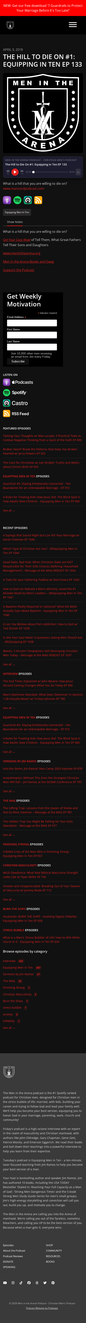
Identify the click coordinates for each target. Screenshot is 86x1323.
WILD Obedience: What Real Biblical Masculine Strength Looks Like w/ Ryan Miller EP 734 (40, 875)
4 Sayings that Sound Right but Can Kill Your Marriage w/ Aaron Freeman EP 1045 (41, 537)
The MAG (9, 800)
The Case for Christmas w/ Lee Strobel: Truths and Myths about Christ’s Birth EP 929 (41, 465)
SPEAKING (9, 1267)
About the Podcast (14, 1250)
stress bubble (13, 930)
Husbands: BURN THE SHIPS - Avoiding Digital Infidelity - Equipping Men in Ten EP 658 (40, 919)
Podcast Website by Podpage (42, 1308)
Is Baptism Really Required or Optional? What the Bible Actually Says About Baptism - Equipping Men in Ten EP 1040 (40, 611)
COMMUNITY (54, 1250)
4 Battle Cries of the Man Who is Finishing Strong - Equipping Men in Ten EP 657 (36, 854)
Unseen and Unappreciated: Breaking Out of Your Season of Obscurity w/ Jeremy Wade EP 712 (41, 888)
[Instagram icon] (13, 1282)
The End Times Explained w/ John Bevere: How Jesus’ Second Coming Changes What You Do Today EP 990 (38, 683)
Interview (10, 674)
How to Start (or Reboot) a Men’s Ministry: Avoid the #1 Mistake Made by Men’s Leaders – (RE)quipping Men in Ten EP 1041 (42, 593)
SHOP (49, 1245)
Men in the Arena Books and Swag (28, 261)
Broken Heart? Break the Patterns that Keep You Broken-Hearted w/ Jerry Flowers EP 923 (40, 451)
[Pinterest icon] (53, 1282)
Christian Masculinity (20, 865)
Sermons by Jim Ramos (20, 761)
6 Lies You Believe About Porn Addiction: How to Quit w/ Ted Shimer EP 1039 (40, 626)
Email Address (16, 317)
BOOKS (50, 1261)
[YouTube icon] (5, 1282)
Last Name (13, 341)
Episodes (8, 1245)
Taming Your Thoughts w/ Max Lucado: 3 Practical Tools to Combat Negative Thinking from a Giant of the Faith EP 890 (42, 438)
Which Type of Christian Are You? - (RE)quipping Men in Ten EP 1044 (40, 551)
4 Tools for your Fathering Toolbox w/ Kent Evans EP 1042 (41, 580)
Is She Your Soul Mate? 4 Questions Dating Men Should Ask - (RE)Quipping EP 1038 (42, 640)
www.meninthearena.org (21, 253)
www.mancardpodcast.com (23, 188)
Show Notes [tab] (15, 222)
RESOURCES (53, 1256)
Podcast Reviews (13, 1256)
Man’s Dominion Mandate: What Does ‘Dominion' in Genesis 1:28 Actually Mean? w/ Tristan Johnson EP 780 (43, 697)
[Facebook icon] (29, 1282)
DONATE (8, 1261)
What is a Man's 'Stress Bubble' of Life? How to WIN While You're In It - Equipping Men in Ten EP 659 (41, 940)
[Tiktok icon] (21, 1282)
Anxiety (10, 1014)
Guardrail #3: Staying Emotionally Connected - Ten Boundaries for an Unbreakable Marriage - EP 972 (37, 486)
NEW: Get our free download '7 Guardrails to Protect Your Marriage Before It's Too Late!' (43, 8)
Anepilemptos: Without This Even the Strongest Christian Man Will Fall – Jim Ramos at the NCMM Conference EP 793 (42, 780)
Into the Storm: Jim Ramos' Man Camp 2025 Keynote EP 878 (42, 768)
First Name (13, 329)
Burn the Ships (14, 909)
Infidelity (11, 1021)
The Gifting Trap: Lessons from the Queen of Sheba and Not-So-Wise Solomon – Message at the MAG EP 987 (40, 810)
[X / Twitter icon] (45, 1282)
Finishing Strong (16, 844)
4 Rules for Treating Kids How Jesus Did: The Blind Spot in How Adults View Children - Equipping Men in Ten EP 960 (41, 499)
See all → (9, 510)
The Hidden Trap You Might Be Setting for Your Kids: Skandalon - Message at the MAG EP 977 (38, 823)
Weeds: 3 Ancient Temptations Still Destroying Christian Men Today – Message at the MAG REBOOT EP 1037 (40, 653)
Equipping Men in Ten (19, 476)
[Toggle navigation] (73, 25)
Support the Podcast (18, 270)
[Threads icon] (37, 1282)
